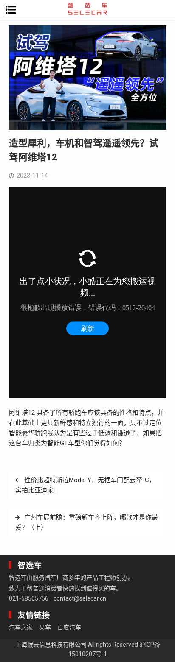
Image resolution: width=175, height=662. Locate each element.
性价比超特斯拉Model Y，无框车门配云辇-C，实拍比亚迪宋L (85, 485)
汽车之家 (21, 627)
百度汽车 (69, 627)
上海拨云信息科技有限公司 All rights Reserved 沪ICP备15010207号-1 (87, 649)
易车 (45, 627)
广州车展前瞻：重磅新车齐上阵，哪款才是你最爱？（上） (86, 522)
